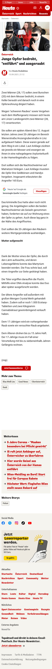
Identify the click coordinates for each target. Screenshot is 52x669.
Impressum (7, 654)
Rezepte (45, 609)
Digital (31, 594)
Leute (13, 594)
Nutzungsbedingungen (36, 659)
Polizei (5, 503)
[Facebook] (3, 522)
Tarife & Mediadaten (24, 654)
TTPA (39, 654)
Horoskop (43, 594)
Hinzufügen (41, 191)
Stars (4, 594)
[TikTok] (23, 522)
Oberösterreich (38, 381)
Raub (5, 387)
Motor (5, 618)
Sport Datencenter (11, 609)
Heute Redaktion (20, 71)
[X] (10, 522)
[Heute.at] (8, 8)
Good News (23, 381)
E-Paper (8, 2)
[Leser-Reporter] (35, 7)
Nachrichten (8, 578)
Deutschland (36, 574)
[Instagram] (16, 522)
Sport (18, 13)
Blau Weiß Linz (9, 381)
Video (24, 618)
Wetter (45, 578)
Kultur (22, 594)
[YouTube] (29, 522)
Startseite (5, 19)
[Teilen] (5, 83)
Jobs (31, 2)
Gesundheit (7, 614)
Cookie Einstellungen (11, 664)
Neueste (43, 13)
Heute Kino (24, 598)
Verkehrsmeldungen (37, 614)
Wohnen (20, 614)
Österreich (8, 13)
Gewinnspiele (31, 609)
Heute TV (38, 598)
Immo (20, 2)
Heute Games (9, 598)
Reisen (14, 618)
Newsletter (8, 582)
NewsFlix (43, 2)
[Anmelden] (40, 7)
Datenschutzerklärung (12, 659)
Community (32, 578)
